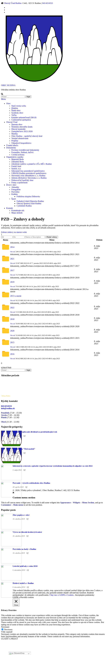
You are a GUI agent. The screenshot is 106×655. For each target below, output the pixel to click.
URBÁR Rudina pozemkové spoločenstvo (28, 173)
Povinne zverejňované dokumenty (25, 150)
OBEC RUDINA (8, 85)
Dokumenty (11, 148)
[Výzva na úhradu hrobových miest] (11, 546)
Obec (8, 103)
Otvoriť (13, 252)
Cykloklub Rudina (24, 206)
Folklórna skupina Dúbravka (28, 196)
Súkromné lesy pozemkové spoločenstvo (28, 171)
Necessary (8, 629)
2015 (12, 342)
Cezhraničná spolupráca (21, 120)
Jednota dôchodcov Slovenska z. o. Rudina (29, 178)
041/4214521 (47, 3)
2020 (12, 331)
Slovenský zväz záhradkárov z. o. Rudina (28, 175)
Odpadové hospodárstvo (21, 143)
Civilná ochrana (17, 155)
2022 (12, 307)
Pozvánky (15, 192)
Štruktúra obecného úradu (21, 127)
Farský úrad (16, 166)
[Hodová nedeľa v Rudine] (11, 597)
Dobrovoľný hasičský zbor (22, 180)
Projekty (14, 141)
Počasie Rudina (6, 396)
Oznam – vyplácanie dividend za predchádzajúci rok (35, 432)
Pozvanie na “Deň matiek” (24, 449)
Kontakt (9, 208)
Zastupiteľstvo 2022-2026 (22, 131)
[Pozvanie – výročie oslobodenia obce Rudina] (11, 497)
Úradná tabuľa (12, 145)
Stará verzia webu (18, 106)
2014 (12, 247)
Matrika (14, 134)
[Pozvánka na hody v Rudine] (11, 563)
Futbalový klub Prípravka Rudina (30, 201)
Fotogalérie (16, 189)
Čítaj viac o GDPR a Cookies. (61, 595)
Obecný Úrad (11, 122)
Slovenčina (18, 653)
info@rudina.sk (8, 408)
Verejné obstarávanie (19, 138)
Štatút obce (15, 110)
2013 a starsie (15, 296)
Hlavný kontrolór (18, 129)
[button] (14, 232)
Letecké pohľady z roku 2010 (25, 566)
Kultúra (14, 194)
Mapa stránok (16, 213)
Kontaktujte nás (17, 210)
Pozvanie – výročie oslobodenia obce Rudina (31, 483)
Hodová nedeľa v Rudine (23, 583)
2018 (12, 319)
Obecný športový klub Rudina (29, 203)
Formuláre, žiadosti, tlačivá (22, 152)
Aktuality (15, 187)
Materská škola (17, 159)
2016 (12, 354)
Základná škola (17, 162)
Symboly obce (17, 113)
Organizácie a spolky (14, 157)
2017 (12, 270)
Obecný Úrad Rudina (12, 3)
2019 (12, 282)
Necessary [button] (5, 627)
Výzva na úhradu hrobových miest (27, 532)
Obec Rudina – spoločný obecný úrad (26, 136)
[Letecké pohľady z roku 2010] (11, 580)
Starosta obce (16, 124)
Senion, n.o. (16, 168)
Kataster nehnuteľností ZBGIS (23, 117)
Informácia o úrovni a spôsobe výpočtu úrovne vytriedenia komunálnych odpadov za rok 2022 (53, 466)
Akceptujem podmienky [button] (84, 595)
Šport (13, 199)
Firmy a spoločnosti (19, 182)
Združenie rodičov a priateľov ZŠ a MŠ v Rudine (31, 164)
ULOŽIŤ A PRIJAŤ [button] (9, 639)
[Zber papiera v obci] (11, 529)
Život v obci (11, 185)
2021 (12, 259)
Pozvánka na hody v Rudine (24, 549)
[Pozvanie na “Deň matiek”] (11, 462)
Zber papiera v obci (21, 515)
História (14, 108)
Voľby (14, 115)
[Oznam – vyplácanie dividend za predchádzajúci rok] (11, 445)
